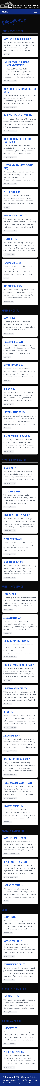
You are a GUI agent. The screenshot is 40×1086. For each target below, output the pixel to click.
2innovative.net (10, 594)
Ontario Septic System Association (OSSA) (19, 90)
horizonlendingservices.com (16, 759)
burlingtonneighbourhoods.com (18, 664)
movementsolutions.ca (14, 964)
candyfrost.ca (10, 1028)
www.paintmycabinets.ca (15, 215)
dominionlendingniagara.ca (16, 641)
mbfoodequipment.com (13, 1051)
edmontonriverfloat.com (15, 861)
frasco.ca (8, 712)
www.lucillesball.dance (14, 838)
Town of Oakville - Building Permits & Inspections (16, 64)
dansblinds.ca (9, 917)
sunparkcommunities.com (15, 688)
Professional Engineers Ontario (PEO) (18, 167)
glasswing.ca (9, 468)
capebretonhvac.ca (12, 262)
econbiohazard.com (12, 538)
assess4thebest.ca (12, 617)
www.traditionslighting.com (17, 39)
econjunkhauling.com (13, 562)
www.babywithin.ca (12, 940)
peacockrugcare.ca (12, 491)
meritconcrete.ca (11, 192)
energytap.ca (9, 388)
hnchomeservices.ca (12, 286)
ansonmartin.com (11, 735)
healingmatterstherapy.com (16, 436)
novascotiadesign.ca (13, 806)
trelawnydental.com (13, 341)
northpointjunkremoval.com (17, 515)
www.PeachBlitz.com (29, 1083)
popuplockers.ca (11, 996)
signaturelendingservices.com (17, 782)
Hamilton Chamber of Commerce (18, 115)
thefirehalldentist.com (14, 412)
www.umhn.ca (10, 318)
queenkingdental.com (13, 365)
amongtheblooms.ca (13, 885)
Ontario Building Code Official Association (17, 140)
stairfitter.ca (10, 239)
